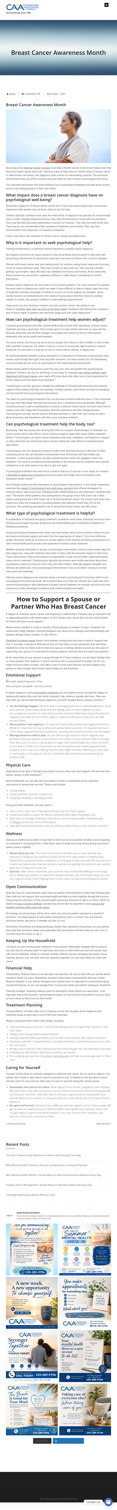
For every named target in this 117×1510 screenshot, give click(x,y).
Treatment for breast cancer (20, 640)
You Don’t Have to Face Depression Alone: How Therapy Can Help (43, 1155)
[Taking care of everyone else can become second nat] (85, 1409)
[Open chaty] (108, 1502)
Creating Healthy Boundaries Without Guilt (30, 1195)
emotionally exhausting (46, 692)
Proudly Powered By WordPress (58, 1499)
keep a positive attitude (29, 903)
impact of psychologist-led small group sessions (47, 488)
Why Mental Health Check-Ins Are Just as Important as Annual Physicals (46, 1165)
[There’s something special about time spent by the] (32, 1409)
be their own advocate (56, 1056)
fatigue (17, 822)
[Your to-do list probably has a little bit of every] (85, 1356)
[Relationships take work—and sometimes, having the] (32, 1356)
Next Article (103, 1123)
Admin (12, 94)
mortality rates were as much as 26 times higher (41, 309)
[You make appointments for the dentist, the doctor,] (85, 1303)
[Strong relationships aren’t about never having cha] (32, 1249)
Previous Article (16, 1123)
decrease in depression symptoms (26, 475)
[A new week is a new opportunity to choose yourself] (32, 1303)
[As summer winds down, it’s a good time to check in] (85, 1249)
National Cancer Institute (37, 167)
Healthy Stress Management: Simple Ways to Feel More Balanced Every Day (49, 1185)
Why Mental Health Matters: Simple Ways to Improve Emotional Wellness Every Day (53, 1175)
